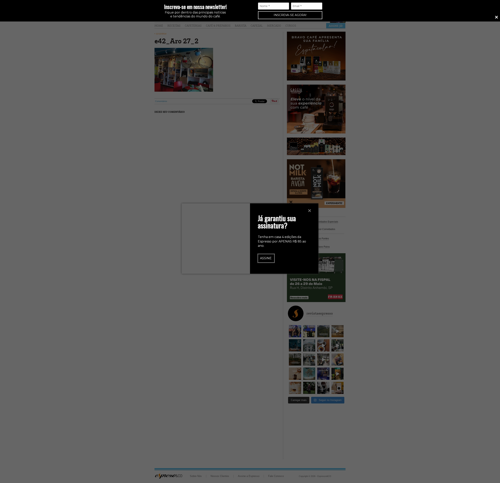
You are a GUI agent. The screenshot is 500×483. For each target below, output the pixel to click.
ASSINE (266, 258)
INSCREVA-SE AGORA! (290, 15)
